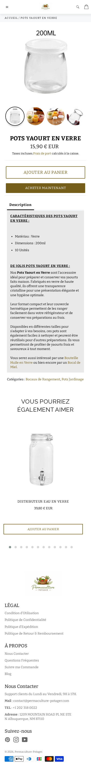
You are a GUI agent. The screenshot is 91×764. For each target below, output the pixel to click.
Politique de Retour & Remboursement (34, 634)
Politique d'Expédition (21, 627)
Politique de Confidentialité (25, 620)
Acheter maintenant (45, 188)
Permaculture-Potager (28, 751)
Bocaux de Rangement (43, 379)
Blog (8, 674)
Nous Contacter (17, 654)
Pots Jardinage (73, 379)
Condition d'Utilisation (22, 613)
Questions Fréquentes (22, 660)
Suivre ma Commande (21, 667)
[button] (10, 547)
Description (20, 205)
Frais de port (42, 153)
